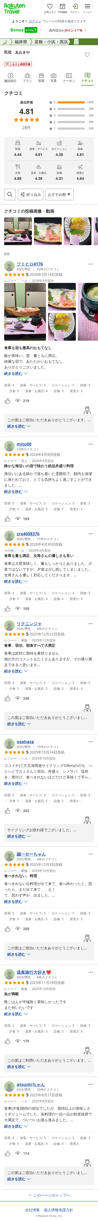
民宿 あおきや (17, 52)
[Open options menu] (91, 264)
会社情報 (32, 1210)
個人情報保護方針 (58, 1210)
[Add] (87, 54)
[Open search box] (10, 194)
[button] (18, 231)
